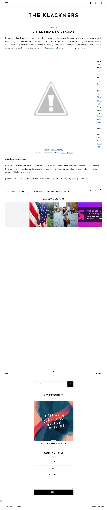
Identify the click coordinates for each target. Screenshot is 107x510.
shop (67, 191)
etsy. (13, 191)
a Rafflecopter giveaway (15, 159)
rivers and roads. (53, 191)
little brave (61, 38)
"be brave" (49, 48)
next (8, 374)
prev (99, 374)
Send (53, 492)
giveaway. (22, 191)
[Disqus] (53, 263)
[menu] (6, 3)
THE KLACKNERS (53, 15)
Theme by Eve (98, 506)
